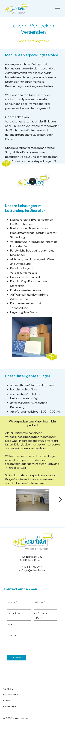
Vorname (12, 602)
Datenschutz (10, 694)
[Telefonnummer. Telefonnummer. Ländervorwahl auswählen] (39, 618)
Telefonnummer (41, 613)
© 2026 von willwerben (16, 718)
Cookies (8, 688)
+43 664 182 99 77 (32, 566)
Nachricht (11, 635)
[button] (59, 195)
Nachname (39, 602)
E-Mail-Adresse (14, 613)
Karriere (7, 700)
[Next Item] (60, 500)
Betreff (10, 624)
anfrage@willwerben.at (32, 570)
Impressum (9, 706)
